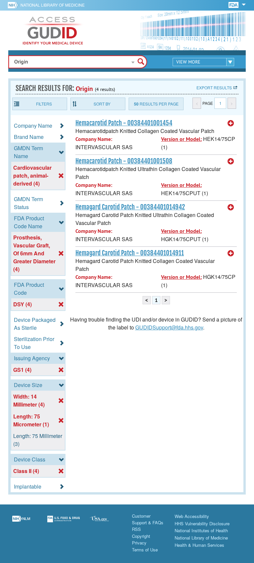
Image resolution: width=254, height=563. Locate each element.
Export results (214, 87)
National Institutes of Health (201, 530)
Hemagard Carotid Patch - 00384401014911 (129, 253)
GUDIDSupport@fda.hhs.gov (169, 327)
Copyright (141, 536)
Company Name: (93, 139)
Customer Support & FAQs (147, 519)
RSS (136, 529)
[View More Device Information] (231, 123)
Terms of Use (145, 549)
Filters (44, 104)
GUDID (53, 30)
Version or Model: (181, 139)
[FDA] (234, 4)
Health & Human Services (199, 545)
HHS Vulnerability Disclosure (202, 523)
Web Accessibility (192, 516)
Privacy (139, 543)
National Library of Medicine (53, 5)
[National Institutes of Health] (14, 5)
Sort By (102, 104)
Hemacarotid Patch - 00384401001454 (123, 123)
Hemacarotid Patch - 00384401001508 (123, 161)
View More (188, 62)
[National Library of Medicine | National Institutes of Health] (21, 523)
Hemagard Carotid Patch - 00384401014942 (130, 207)
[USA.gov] (106, 523)
